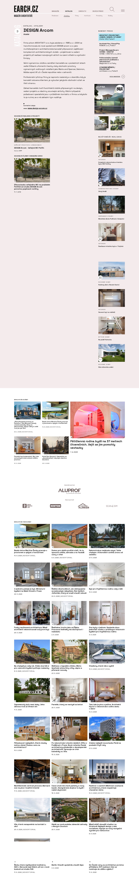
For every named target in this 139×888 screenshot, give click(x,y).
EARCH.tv (82, 11)
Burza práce (98, 11)
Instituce (87, 16)
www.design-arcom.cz (37, 108)
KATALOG (28, 26)
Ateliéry (66, 16)
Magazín (55, 11)
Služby (110, 16)
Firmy (77, 16)
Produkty (99, 16)
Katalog (68, 11)
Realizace (55, 16)
